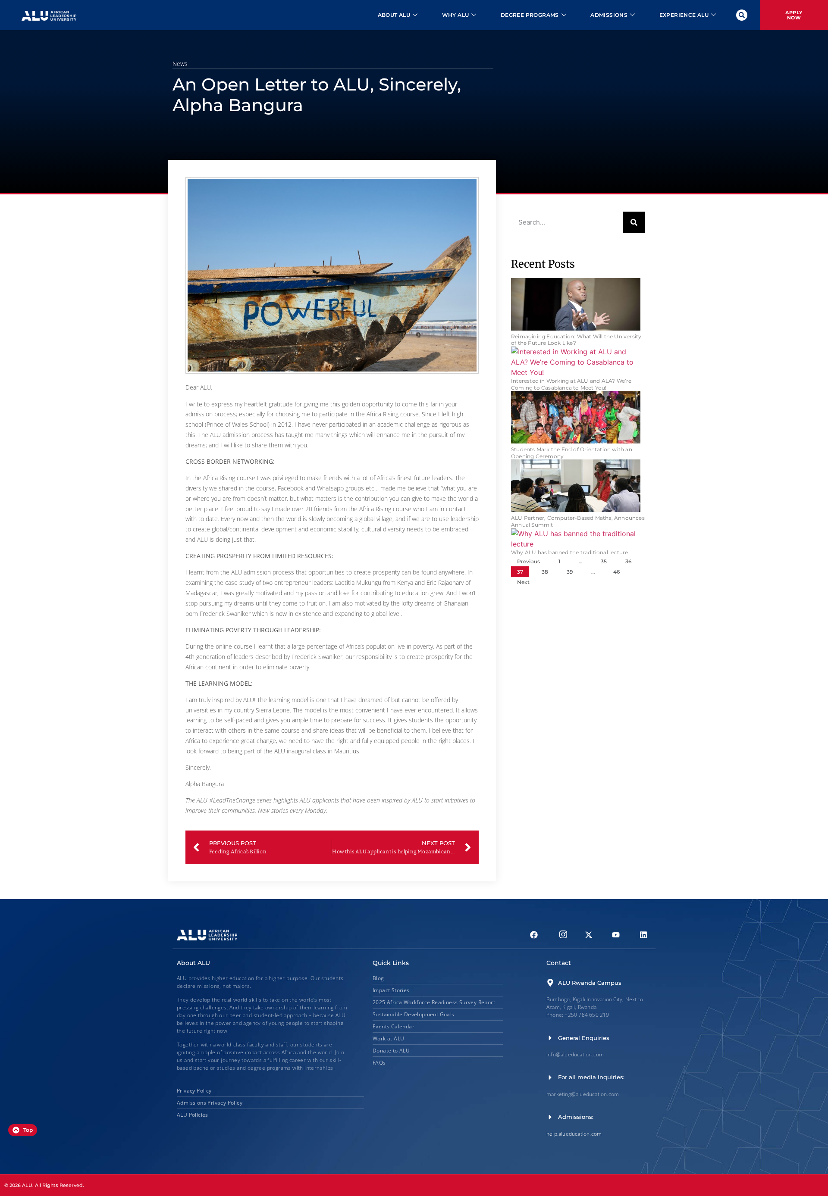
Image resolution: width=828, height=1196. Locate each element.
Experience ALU (684, 15)
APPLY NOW (794, 15)
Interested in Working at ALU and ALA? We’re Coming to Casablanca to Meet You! (571, 384)
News (180, 63)
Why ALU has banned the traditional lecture (569, 552)
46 (616, 571)
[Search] (634, 222)
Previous (528, 561)
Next (523, 582)
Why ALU (455, 15)
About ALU (394, 15)
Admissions (608, 15)
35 (604, 561)
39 (570, 571)
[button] (741, 15)
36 (628, 561)
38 (545, 571)
